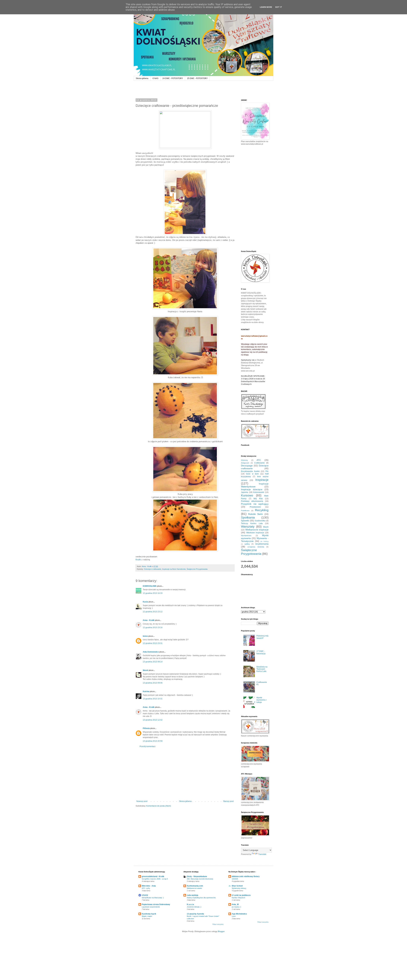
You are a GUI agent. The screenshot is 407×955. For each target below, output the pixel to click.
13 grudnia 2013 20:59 (152, 741)
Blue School (237, 886)
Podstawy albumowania (252, 501)
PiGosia (146, 728)
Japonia (244, 492)
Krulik (138, 559)
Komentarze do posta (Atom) (158, 806)
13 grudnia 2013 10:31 (152, 699)
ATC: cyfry (146, 888)
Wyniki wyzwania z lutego (261, 700)
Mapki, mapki (147, 916)
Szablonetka (260, 521)
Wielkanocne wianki (194, 888)
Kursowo (247, 495)
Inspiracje (262, 479)
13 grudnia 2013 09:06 (152, 683)
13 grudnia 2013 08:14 (152, 662)
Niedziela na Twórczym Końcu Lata (261, 669)
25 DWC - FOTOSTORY (197, 78)
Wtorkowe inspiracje (255, 533)
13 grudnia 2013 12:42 (152, 720)
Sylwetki (245, 520)
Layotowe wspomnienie (151, 907)
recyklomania (262, 544)
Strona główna (142, 78)
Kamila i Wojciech (238, 898)
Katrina (146, 691)
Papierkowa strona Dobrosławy (156, 904)
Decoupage (247, 465)
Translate (262, 854)
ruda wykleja (192, 895)
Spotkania (248, 517)
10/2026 (235, 879)
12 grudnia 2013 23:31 (152, 643)
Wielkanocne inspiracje (257, 529)
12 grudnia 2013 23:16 (152, 627)
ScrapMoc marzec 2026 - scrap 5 (155, 879)
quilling (247, 544)
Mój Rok (258, 499)
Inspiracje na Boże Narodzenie (174, 569)
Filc (267, 471)
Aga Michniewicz (239, 914)
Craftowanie (259, 463)
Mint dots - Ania (149, 886)
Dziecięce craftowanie (152, 569)
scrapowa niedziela (256, 547)
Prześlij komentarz (147, 746)
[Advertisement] (185, 774)
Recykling (262, 510)
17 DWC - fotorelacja (261, 652)
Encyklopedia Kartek (250, 471)
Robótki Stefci (255, 514)
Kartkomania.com (195, 886)
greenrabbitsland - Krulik (153, 876)
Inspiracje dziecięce (251, 489)
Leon (234, 916)
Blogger (221, 931)
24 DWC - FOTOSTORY (172, 78)
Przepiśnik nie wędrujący (255, 504)
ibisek (145, 670)
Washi (266, 527)
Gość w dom (252, 474)
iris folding (264, 541)
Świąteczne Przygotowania (197, 569)
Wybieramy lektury (239, 888)
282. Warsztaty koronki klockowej (200, 879)
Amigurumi (245, 463)
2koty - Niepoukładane (197, 876)
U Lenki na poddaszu (241, 895)
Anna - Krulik (149, 620)
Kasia (145, 602)
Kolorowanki (258, 492)
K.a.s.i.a (190, 904)
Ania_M (235, 904)
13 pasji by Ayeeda (195, 914)
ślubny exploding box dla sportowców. (201, 898)
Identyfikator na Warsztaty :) (153, 898)
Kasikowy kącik (149, 914)
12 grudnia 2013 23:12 (152, 612)
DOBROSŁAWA (150, 586)
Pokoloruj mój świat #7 (262, 637)
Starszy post (228, 801)
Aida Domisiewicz (151, 652)
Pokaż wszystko (218, 924)
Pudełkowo (245, 511)
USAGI (145, 895)
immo (145, 636)
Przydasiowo (255, 507)
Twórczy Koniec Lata (252, 523)
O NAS (155, 78)
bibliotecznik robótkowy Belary (246, 876)
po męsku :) (236, 907)
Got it (278, 7)
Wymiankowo (246, 535)
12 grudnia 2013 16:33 (152, 593)
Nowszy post (141, 801)
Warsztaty (248, 526)
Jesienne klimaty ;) (194, 907)
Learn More (266, 7)
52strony (244, 460)
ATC (259, 460)
